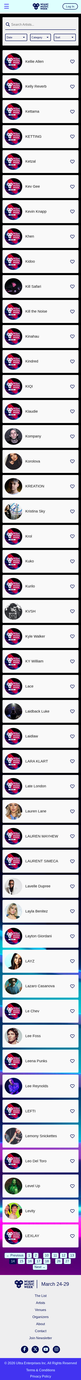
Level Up (32, 1186)
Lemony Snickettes (41, 1136)
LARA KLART (36, 761)
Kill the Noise (36, 311)
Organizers (40, 1317)
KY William (34, 661)
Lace (29, 686)
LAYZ (29, 961)
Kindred (31, 361)
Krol (28, 536)
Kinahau (32, 336)
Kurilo (30, 586)
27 (67, 1261)
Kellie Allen (34, 61)
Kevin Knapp (36, 211)
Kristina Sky (35, 511)
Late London (35, 786)
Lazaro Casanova (40, 986)
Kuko (29, 561)
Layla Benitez (36, 911)
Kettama (32, 111)
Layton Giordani (38, 936)
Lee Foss (33, 1036)
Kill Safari (33, 286)
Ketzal (30, 161)
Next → (39, 1267)
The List (41, 1296)
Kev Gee (32, 186)
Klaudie (31, 411)
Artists (40, 1303)
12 (63, 1255)
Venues (40, 1310)
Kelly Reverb (36, 86)
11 (55, 1255)
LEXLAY (32, 1236)
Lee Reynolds (36, 1086)
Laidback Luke (37, 711)
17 (38, 1261)
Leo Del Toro (36, 1161)
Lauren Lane (35, 811)
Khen (29, 236)
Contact (40, 1331)
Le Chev (32, 1011)
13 (72, 1255)
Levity (30, 1211)
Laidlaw (31, 736)
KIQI (29, 386)
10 (47, 1255)
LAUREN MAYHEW (41, 836)
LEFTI (30, 1111)
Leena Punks (36, 1061)
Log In (70, 6)
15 (21, 1261)
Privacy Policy (40, 1376)
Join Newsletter (40, 1338)
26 (59, 1261)
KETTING (33, 136)
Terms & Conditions (40, 1370)
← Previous (14, 1255)
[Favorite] (72, 61)
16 (30, 1261)
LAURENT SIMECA (41, 861)
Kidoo (30, 261)
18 (47, 1261)
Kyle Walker (35, 636)
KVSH (30, 611)
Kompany (33, 436)
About (40, 1324)
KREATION (34, 486)
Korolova (32, 461)
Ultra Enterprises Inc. (31, 1363)
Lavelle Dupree (37, 886)
